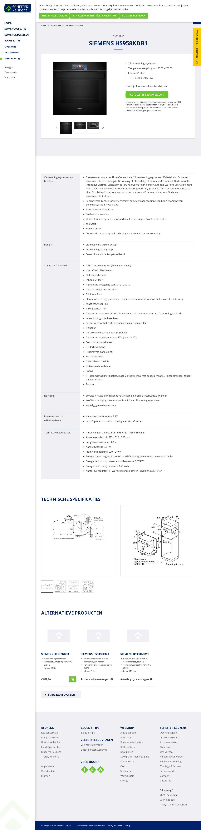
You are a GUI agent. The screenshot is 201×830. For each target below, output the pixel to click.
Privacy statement (114, 825)
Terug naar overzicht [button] (62, 694)
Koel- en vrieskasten (131, 742)
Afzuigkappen (128, 732)
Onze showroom (169, 737)
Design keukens (50, 737)
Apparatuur (47, 766)
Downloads (10, 72)
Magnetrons (127, 761)
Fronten (45, 775)
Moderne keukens (51, 752)
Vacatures (9, 77)
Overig (124, 780)
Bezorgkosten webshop (94, 749)
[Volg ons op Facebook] (84, 770)
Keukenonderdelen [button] (16, 34)
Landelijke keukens (51, 747)
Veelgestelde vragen (92, 744)
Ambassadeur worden (172, 756)
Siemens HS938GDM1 (134, 654)
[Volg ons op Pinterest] (100, 770)
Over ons (10, 46)
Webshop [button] (10, 58)
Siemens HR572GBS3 (55, 654)
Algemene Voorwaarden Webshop (90, 825)
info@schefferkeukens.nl (173, 804)
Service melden (168, 771)
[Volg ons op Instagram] (92, 770)
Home (7, 22)
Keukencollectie (49, 732)
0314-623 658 (167, 799)
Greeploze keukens (52, 742)
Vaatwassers (127, 775)
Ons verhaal (166, 752)
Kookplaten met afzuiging (134, 756)
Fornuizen (126, 737)
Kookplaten (126, 752)
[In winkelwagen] (72, 679)
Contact (164, 775)
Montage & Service (170, 766)
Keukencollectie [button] (15, 28)
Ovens (123, 766)
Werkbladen (48, 771)
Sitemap (127, 825)
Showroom (11, 52)
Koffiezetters (127, 747)
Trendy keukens (50, 756)
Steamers (125, 771)
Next (102, 126)
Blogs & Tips (12, 40)
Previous (55, 126)
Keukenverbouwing (171, 761)
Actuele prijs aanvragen (146, 94)
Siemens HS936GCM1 (95, 654)
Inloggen (9, 67)
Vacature (165, 780)
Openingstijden (168, 732)
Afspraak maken (169, 742)
